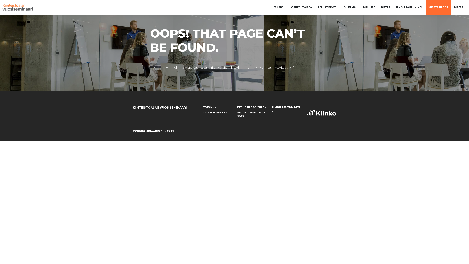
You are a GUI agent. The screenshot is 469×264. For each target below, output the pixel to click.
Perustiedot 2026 (251, 107)
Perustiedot (327, 7)
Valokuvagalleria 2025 (251, 114)
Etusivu (279, 7)
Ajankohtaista (301, 7)
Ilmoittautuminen (409, 7)
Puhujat (369, 7)
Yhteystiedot (438, 7)
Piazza (385, 7)
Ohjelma (350, 7)
